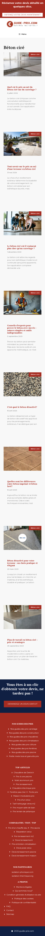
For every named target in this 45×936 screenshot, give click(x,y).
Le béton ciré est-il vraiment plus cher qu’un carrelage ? (21, 247)
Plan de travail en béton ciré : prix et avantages (22, 641)
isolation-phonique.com (22, 872)
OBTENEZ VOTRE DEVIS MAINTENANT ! (22, 15)
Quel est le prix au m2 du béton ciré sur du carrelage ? (21, 88)
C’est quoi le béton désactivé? (22, 407)
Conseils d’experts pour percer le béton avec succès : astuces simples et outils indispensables (21, 329)
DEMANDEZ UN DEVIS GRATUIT (22, 704)
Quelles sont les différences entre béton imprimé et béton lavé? (22, 484)
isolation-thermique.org (22, 876)
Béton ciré (35, 54)
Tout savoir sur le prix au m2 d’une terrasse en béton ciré (21, 167)
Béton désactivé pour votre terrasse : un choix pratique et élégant (22, 563)
